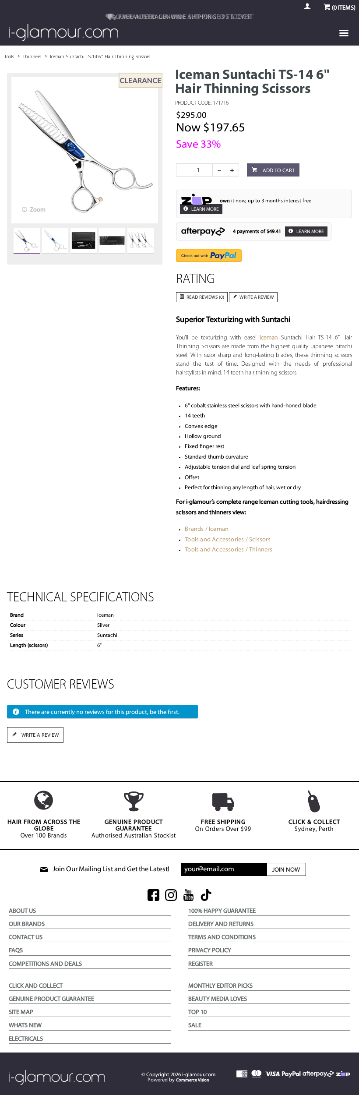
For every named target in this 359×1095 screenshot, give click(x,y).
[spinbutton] (196, 170)
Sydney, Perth (314, 826)
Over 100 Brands (44, 829)
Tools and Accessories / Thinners (228, 550)
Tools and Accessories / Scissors (228, 540)
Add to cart (278, 170)
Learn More (204, 209)
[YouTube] (188, 896)
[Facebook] (153, 896)
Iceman (269, 338)
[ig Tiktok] (206, 896)
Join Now (286, 870)
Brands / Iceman (207, 529)
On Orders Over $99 (223, 826)
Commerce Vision (192, 1080)
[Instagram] (171, 896)
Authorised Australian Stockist (134, 829)
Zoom (38, 210)
